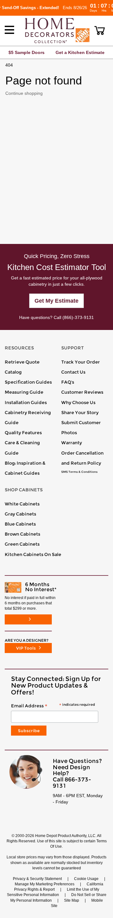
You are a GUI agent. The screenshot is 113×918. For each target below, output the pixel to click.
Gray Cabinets (20, 514)
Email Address (53, 706)
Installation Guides (26, 402)
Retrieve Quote (22, 362)
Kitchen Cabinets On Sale (33, 554)
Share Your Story (80, 412)
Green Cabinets (22, 544)
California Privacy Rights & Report (58, 887)
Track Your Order (80, 362)
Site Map (71, 900)
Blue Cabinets (20, 524)
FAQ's (67, 382)
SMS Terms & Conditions (79, 471)
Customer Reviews (82, 392)
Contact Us (73, 372)
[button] (99, 30)
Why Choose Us (78, 402)
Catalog (13, 372)
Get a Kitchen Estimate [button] (80, 52)
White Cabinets (22, 504)
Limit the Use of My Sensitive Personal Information (53, 892)
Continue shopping (24, 93)
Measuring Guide (24, 392)
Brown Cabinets (22, 534)
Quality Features (23, 432)
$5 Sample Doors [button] (26, 52)
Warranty (71, 443)
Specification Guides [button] (28, 382)
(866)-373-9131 (78, 317)
